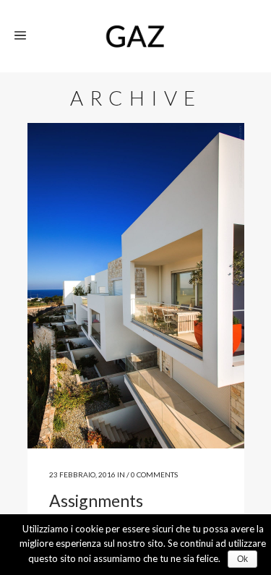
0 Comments (154, 474)
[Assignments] (135, 285)
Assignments (96, 500)
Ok (242, 559)
